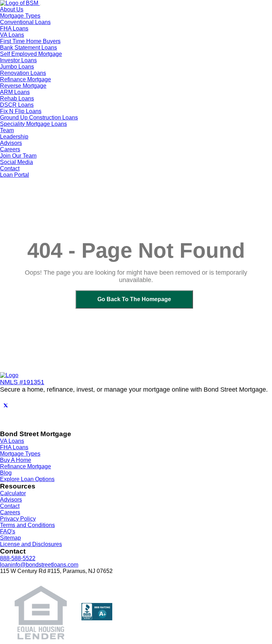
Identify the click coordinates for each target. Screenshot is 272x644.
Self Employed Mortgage (31, 54)
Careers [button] (10, 149)
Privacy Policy (18, 519)
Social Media (16, 162)
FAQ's (7, 531)
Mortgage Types (20, 454)
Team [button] (7, 130)
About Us (11, 9)
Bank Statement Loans (28, 48)
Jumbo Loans (17, 67)
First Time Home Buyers (30, 41)
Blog (6, 473)
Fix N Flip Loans (20, 111)
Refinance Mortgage (25, 79)
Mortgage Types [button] (20, 16)
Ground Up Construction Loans (39, 118)
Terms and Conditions (27, 525)
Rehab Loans (17, 98)
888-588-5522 (17, 558)
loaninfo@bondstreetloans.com (39, 565)
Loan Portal (14, 175)
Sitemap (10, 538)
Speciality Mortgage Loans (33, 124)
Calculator (13, 493)
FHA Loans (14, 28)
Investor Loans (18, 60)
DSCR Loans (17, 105)
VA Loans (12, 35)
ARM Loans (15, 92)
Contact (9, 168)
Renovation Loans (23, 73)
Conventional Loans (25, 22)
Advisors (11, 143)
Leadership (14, 137)
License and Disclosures (31, 544)
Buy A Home (15, 460)
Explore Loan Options (27, 479)
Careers (10, 512)
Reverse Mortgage (23, 86)
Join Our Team (18, 156)
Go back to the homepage (134, 299)
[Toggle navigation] (40, 5)
